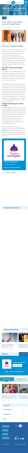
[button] (5, 372)
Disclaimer (6, 438)
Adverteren (6, 426)
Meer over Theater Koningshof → (13, 167)
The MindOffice (23, 444)
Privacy (5, 434)
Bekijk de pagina (17, 365)
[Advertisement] (14, 191)
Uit (4, 18)
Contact (6, 430)
